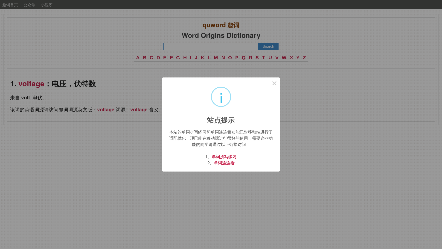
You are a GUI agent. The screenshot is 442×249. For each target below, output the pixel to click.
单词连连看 (224, 163)
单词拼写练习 (224, 157)
